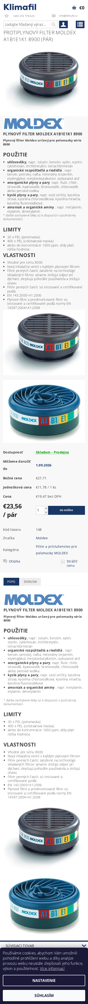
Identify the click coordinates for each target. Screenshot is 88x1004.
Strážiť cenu (72, 563)
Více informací (52, 968)
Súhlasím (44, 995)
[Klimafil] (20, 6)
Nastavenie (44, 980)
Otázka (14, 561)
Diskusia (30, 582)
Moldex (42, 538)
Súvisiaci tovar (20, 945)
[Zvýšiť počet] (46, 508)
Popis (11, 582)
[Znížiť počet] (46, 512)
